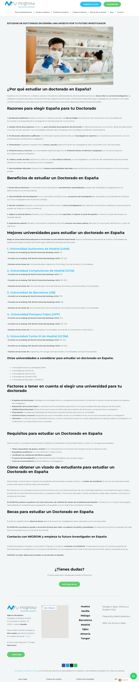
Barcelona (85, 620)
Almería (85, 633)
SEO (116, 679)
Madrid (85, 624)
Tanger (28, 636)
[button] (133, 676)
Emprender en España (98, 12)
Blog (111, 12)
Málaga (85, 615)
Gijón (85, 629)
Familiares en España (61, 12)
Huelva (85, 606)
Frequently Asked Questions (116, 616)
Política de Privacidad (85, 679)
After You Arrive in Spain (114, 623)
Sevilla (85, 611)
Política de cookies (54, 679)
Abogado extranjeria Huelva (26, 671)
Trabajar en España (79, 12)
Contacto (120, 12)
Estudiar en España (43, 12)
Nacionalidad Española (23, 12)
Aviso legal (22, 679)
